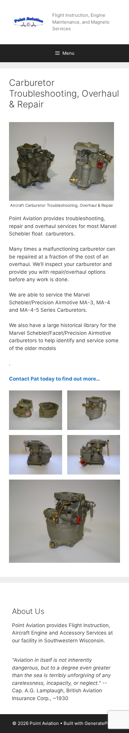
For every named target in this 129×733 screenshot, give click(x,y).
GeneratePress (101, 723)
